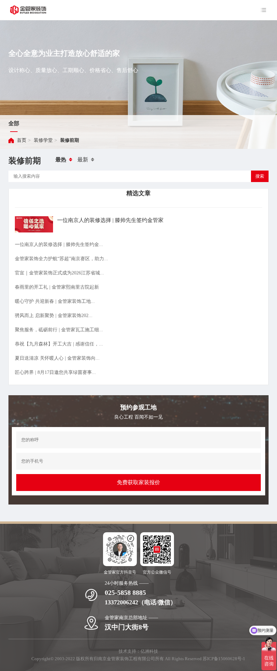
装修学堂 (43, 140)
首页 (21, 140)
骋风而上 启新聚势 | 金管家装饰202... (54, 315)
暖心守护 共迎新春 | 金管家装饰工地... (55, 301)
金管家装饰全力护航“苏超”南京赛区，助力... (61, 258)
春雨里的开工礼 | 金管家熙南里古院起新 (57, 287)
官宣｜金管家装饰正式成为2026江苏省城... (59, 272)
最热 (60, 159)
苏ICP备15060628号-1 (224, 658)
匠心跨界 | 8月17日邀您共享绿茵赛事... (55, 372)
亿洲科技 (149, 651)
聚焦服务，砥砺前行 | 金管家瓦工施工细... (59, 329)
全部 (13, 123)
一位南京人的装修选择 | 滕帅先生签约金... (59, 244)
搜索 (259, 176)
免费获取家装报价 (138, 482)
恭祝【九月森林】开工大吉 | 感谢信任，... (59, 343)
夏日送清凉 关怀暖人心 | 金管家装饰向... (57, 358)
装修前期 (69, 140)
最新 (82, 159)
